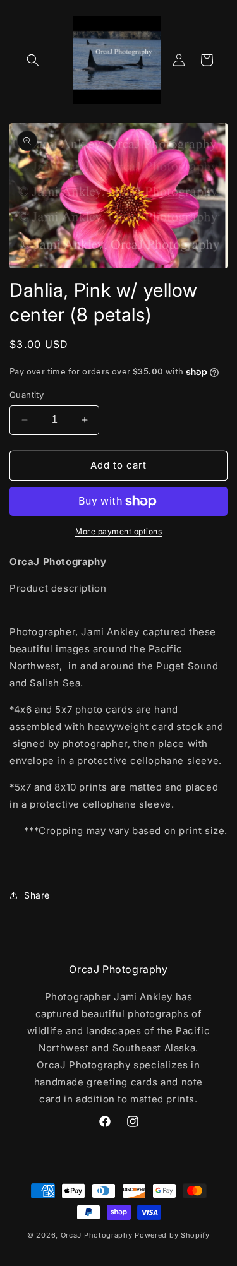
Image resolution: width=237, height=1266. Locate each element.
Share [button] (37, 895)
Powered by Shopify (172, 1235)
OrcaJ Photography (98, 1235)
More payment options (118, 531)
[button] (33, 60)
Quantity (26, 395)
